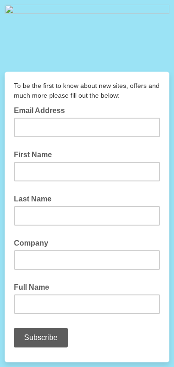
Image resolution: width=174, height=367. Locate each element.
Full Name (31, 287)
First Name (33, 155)
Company (31, 243)
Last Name (33, 199)
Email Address (42, 110)
